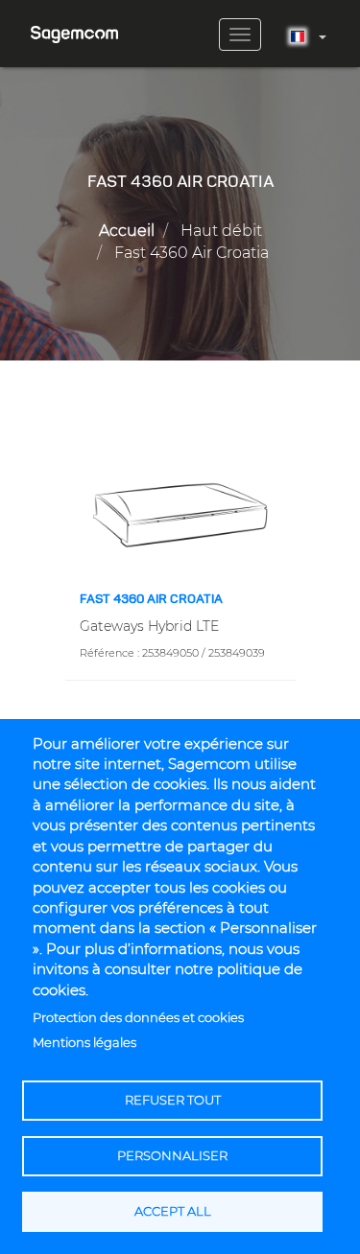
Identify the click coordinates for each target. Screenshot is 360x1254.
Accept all (172, 1211)
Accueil (127, 230)
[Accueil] (74, 27)
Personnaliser (172, 1156)
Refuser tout (173, 1100)
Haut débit (221, 230)
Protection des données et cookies (138, 1017)
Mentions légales (84, 1042)
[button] (180, 513)
